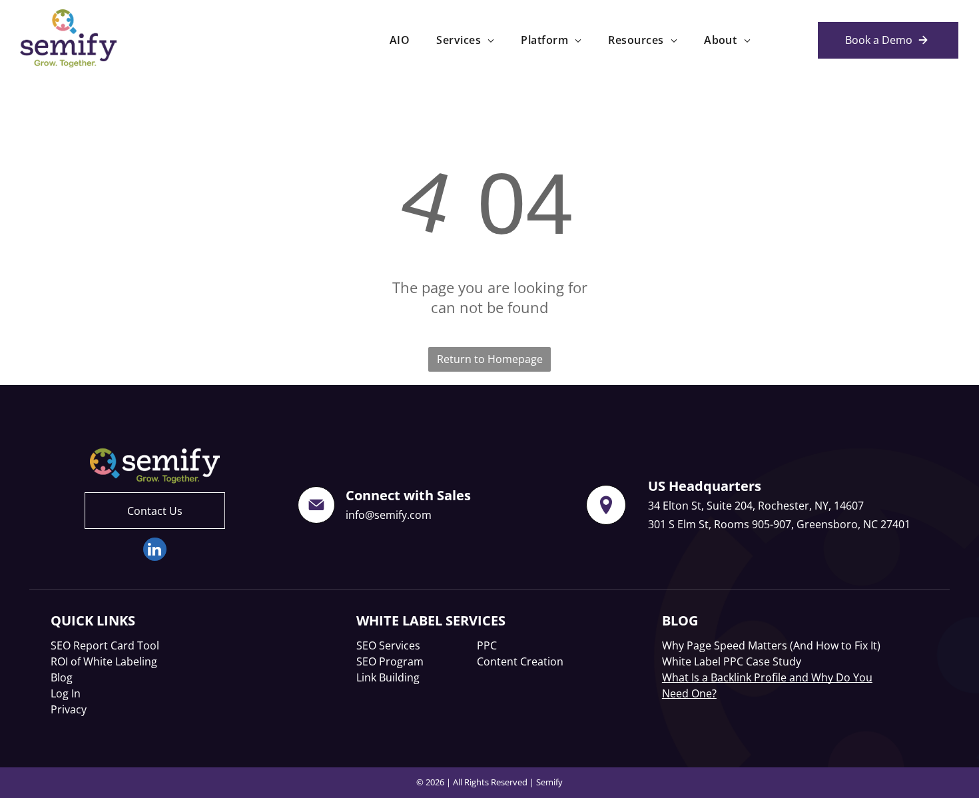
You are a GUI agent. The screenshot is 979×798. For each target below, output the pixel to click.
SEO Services (388, 645)
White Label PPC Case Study (731, 661)
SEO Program (390, 661)
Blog (62, 677)
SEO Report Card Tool (105, 645)
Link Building (388, 677)
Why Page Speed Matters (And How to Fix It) (771, 645)
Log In (66, 693)
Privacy (69, 709)
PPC (487, 645)
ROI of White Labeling (104, 661)
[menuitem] (399, 40)
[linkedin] (154, 551)
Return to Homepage (490, 359)
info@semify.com (389, 515)
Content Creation (520, 661)
